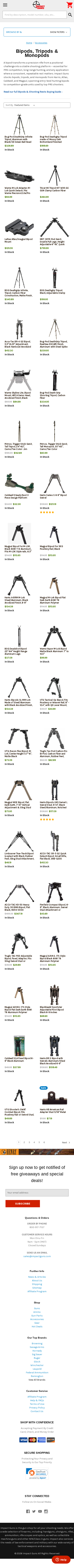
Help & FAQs (37, 1400)
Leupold (37, 1368)
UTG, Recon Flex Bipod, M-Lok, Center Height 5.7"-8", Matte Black (18, 754)
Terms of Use (37, 1404)
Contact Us (37, 1411)
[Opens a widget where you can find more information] (61, 1560)
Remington (37, 1376)
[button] (37, 32)
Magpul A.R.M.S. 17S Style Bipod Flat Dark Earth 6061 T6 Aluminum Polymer (18, 1010)
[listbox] (25, 105)
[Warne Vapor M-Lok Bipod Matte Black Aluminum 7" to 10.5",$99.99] (55, 637)
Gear (37, 1322)
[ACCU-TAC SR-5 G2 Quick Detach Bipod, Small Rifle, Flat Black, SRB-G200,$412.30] (55, 842)
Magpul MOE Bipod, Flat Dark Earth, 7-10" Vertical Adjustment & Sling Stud (18, 805)
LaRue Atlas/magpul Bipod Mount (19, 240)
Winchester (37, 1365)
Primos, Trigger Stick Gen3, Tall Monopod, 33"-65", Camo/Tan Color (54, 446)
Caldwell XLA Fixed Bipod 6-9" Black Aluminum (19, 1059)
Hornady (37, 1350)
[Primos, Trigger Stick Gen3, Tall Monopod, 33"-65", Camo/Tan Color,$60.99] (55, 432)
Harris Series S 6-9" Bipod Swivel (53, 496)
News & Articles (37, 1276)
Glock (37, 1361)
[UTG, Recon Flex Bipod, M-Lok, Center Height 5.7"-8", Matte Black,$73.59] (19, 739)
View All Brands (37, 1379)
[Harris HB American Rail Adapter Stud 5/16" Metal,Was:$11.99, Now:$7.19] (55, 1098)
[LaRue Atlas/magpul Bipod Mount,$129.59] (19, 227)
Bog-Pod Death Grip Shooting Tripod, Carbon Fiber (52, 395)
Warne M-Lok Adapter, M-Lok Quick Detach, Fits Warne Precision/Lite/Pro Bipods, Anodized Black (18, 192)
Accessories (37, 1319)
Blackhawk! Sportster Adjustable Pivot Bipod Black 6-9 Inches (52, 1010)
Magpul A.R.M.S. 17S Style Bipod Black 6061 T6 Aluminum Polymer (52, 958)
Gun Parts (37, 1315)
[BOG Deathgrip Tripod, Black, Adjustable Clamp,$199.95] (55, 278)
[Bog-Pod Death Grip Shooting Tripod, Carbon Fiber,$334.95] (55, 381)
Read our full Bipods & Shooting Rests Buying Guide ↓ (33, 91)
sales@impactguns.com (37, 1256)
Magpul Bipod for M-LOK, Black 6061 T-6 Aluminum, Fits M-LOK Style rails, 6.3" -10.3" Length (18, 550)
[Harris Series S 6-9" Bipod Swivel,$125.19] (55, 483)
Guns (37, 1308)
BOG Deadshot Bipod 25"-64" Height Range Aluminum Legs (16, 651)
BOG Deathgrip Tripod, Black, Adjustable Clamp (52, 291)
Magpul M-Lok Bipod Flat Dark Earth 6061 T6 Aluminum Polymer (53, 600)
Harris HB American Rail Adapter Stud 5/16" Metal (53, 1110)
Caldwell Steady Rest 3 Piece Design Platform (17, 496)
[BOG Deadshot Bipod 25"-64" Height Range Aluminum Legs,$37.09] (19, 637)
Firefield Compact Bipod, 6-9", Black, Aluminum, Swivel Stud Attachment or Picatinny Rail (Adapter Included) (54, 909)
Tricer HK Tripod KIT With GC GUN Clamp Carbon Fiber (54, 189)
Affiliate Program (37, 1291)
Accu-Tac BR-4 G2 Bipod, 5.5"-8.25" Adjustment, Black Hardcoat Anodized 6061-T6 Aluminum (18, 345)
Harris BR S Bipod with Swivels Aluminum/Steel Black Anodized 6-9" (52, 1061)
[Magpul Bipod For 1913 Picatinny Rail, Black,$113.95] (55, 534)
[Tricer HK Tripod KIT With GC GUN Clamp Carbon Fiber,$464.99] (55, 176)
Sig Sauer (37, 1354)
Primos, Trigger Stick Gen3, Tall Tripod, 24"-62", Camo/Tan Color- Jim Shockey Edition (18, 448)
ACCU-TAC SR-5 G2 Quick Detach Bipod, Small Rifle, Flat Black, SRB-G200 (53, 856)
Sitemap (37, 1287)
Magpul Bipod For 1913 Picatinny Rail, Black (51, 547)
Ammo (37, 1312)
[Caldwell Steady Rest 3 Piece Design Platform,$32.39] (19, 483)
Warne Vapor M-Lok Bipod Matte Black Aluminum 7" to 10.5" (54, 651)
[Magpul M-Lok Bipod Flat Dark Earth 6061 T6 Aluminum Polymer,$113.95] (55, 586)
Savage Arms (37, 1347)
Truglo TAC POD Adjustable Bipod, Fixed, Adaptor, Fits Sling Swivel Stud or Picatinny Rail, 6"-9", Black (18, 960)
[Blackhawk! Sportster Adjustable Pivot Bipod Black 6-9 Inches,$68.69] (55, 995)
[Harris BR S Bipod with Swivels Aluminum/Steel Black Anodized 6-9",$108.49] (55, 1046)
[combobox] (35, 15)
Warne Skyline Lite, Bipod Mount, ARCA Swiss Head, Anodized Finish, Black (18, 395)
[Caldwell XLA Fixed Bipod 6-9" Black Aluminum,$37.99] (19, 1046)
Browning (37, 1343)
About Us (37, 1280)
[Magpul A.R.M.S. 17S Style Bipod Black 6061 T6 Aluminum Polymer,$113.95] (55, 944)
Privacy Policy (37, 1407)
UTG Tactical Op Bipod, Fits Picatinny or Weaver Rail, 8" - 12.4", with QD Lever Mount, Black (54, 704)
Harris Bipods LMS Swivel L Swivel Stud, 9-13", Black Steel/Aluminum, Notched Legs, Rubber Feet (54, 806)
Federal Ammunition (37, 1372)
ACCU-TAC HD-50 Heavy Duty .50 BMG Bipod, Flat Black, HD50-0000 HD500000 (17, 908)
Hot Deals (37, 1326)
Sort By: (9, 105)
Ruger (37, 1358)
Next (65, 1142)
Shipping (37, 1284)
